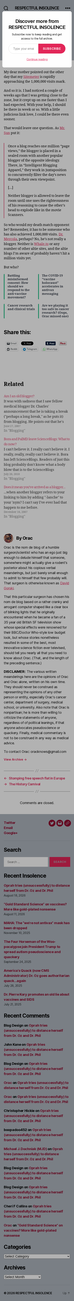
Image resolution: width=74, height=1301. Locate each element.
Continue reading (37, 59)
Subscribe (52, 48)
